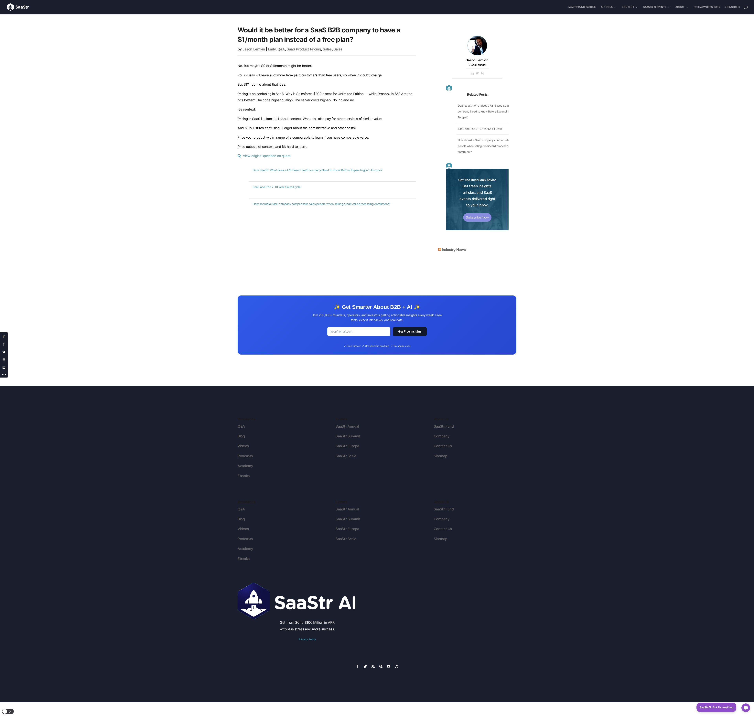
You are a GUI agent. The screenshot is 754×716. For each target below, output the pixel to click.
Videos (243, 446)
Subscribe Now (477, 217)
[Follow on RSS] (373, 666)
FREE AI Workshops (707, 7)
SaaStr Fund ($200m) (582, 7)
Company (441, 436)
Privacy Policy (307, 639)
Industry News (454, 250)
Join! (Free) (732, 7)
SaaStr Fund (444, 426)
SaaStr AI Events (654, 7)
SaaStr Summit (348, 436)
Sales (327, 49)
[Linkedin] (472, 73)
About (679, 7)
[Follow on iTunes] (396, 666)
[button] (8, 711)
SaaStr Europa (347, 446)
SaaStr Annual (347, 426)
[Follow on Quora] (381, 666)
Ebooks (244, 476)
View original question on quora (266, 156)
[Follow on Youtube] (389, 666)
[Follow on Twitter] (365, 666)
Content (628, 7)
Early (272, 49)
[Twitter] (477, 73)
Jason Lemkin (253, 49)
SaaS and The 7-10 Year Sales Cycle (277, 187)
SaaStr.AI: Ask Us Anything (716, 707)
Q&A (281, 49)
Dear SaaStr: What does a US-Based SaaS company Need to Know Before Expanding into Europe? (317, 170)
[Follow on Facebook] (357, 666)
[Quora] (482, 73)
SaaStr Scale (346, 456)
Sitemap (440, 456)
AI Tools (606, 7)
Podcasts (245, 456)
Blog (241, 436)
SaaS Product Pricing (304, 49)
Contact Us (443, 446)
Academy (245, 466)
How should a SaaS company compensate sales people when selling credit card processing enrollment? (321, 204)
